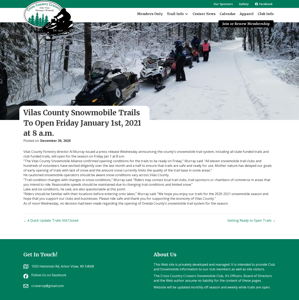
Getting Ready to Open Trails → (251, 220)
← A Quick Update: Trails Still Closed (50, 220)
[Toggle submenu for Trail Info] (186, 14)
